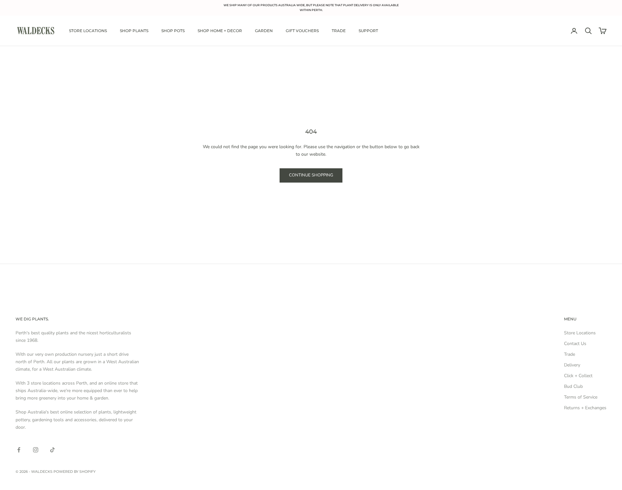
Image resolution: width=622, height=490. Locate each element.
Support (368, 30)
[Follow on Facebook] (19, 450)
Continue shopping (311, 175)
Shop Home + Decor (220, 30)
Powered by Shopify (74, 471)
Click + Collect (578, 376)
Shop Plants (134, 30)
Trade (339, 30)
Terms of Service (580, 397)
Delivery (572, 365)
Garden (264, 30)
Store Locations (88, 30)
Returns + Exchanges (585, 408)
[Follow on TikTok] (52, 450)
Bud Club (573, 386)
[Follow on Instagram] (35, 450)
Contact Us (575, 344)
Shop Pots (173, 30)
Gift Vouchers (302, 30)
